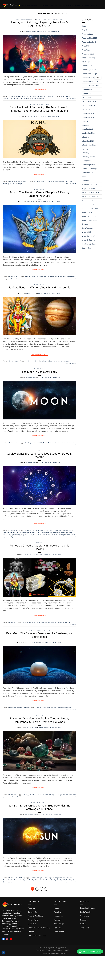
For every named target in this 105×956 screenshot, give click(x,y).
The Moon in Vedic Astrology (39, 371)
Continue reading (39, 89)
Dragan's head (45, 181)
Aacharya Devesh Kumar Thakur (48, 31)
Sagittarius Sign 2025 (90, 192)
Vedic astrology (52, 622)
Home (22, 5)
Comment (72, 624)
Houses (85, 121)
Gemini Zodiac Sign (89, 105)
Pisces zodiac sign (46, 532)
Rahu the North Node (61, 181)
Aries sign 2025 (88, 54)
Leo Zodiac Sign (41, 19)
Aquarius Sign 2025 (89, 38)
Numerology (69, 5)
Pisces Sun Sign (40, 880)
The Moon (58, 443)
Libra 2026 (86, 137)
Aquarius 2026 (87, 34)
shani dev (10, 279)
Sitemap (31, 932)
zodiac (12, 183)
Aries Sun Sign (47, 878)
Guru (50, 361)
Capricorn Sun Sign (20, 880)
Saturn (52, 276)
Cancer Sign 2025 (89, 70)
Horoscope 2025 (44, 276)
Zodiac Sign (54, 5)
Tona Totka (84, 928)
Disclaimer (32, 924)
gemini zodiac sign (12, 532)
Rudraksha (84, 920)
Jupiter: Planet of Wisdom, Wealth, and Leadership (39, 287)
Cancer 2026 (87, 66)
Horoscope (58, 916)
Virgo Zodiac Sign (26, 535)
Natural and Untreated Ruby (45, 795)
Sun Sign (60, 880)
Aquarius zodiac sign (30, 530)
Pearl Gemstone (59, 707)
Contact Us (93, 5)
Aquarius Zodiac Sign (90, 42)
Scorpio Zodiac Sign (90, 208)
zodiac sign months (64, 535)
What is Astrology (89, 244)
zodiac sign (40, 98)
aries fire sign (65, 96)
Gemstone (32, 630)
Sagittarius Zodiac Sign (56, 19)
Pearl (44, 707)
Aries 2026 (86, 46)
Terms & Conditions (35, 916)
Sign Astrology (15, 535)
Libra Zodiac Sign (89, 145)
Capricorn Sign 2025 (90, 82)
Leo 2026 (85, 125)
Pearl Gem (50, 707)
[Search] (19, 5)
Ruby (70, 795)
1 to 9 (84, 26)
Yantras (83, 924)
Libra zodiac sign (35, 532)
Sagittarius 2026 (88, 188)
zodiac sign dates (51, 535)
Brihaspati (45, 361)
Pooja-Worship (86, 912)
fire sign (12, 98)
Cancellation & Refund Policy (39, 928)
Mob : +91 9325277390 (37, 936)
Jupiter (55, 361)
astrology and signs (65, 878)
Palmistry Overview (89, 157)
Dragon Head (34, 104)
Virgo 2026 (86, 232)
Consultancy (85, 5)
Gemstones (84, 916)
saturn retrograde (60, 276)
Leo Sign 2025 (87, 129)
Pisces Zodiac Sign (89, 169)
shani (4, 279)
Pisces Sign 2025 (88, 165)
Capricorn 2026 (88, 78)
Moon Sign (51, 443)
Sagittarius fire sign (30, 98)
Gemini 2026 (87, 97)
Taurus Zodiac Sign (89, 220)
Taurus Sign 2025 (89, 216)
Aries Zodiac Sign (29, 19)
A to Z (84, 30)
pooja (84, 177)
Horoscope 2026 (44, 5)
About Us (27, 5)
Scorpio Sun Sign (51, 880)
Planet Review (44, 104)
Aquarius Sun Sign (36, 878)
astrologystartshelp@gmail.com (55, 948)
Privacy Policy (33, 920)
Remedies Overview (43, 630)
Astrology (34, 5)
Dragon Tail (86, 93)
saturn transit (71, 276)
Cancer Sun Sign (8, 880)
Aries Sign (28, 276)
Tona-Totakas (87, 228)
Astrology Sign (36, 361)
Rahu (52, 181)
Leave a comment (70, 98)
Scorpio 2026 (87, 200)
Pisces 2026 (86, 161)
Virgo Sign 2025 (88, 236)
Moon (45, 443)
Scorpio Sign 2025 (89, 204)
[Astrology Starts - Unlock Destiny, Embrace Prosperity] (9, 4)
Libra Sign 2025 (88, 141)
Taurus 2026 (87, 212)
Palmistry (62, 5)
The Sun (44, 802)
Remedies (77, 5)
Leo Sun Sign (31, 880)
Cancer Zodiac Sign (55, 530)
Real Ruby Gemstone (61, 795)
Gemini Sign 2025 (89, 101)
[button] (90, 951)
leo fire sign (19, 98)
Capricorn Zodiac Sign (90, 85)
